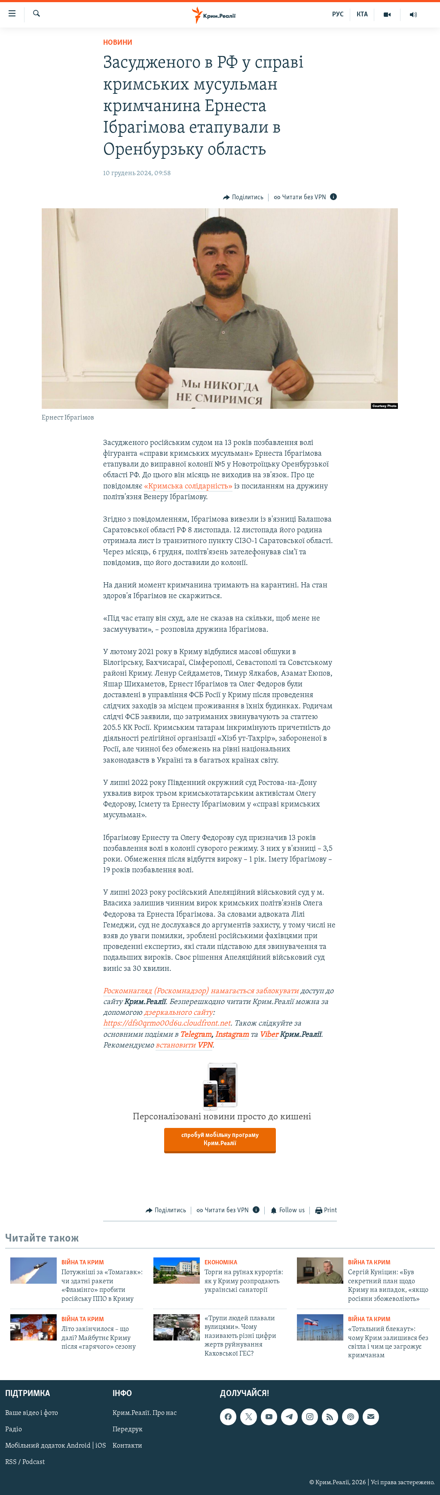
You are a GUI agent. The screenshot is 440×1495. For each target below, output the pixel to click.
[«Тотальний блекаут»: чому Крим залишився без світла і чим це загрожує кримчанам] (320, 1327)
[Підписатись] (371, 1417)
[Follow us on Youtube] (269, 1417)
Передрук (128, 1429)
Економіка (221, 1263)
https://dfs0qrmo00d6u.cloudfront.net (166, 1024)
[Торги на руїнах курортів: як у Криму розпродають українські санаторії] (176, 1270)
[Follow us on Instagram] (310, 1417)
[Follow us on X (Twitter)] (248, 1417)
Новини (117, 43)
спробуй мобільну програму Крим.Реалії (220, 1139)
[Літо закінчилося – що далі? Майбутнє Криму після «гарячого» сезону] (33, 1327)
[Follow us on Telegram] (289, 1417)
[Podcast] (350, 1417)
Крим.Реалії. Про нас (145, 1413)
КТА (362, 14)
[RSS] (330, 1417)
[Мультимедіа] (387, 15)
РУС (338, 14)
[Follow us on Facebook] (228, 1417)
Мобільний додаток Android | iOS (55, 1445)
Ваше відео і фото (31, 1413)
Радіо (13, 1429)
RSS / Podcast (25, 1462)
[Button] (243, 197)
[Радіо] (413, 15)
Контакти (127, 1445)
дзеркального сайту (178, 1013)
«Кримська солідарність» (188, 487)
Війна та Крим (82, 1263)
